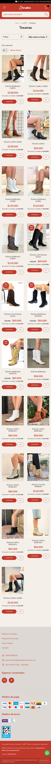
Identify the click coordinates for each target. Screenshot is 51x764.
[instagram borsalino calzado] (4, 680)
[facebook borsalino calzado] (11, 680)
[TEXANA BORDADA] (46, 385)
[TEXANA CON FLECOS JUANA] (46, 270)
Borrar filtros (15, 50)
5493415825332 (11, 655)
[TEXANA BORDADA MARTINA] (46, 330)
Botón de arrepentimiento (10, 750)
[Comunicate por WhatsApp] (47, 753)
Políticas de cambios (9, 634)
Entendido (44, 761)
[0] (46, 8)
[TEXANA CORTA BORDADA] (20, 444)
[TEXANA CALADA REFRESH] (46, 500)
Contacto (5, 648)
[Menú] (4, 7)
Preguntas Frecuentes (10, 638)
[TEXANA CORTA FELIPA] (20, 155)
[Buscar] (46, 14)
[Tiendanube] (9, 754)
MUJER (24, 23)
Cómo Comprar (7, 643)
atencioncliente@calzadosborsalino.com (20, 660)
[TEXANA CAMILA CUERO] (46, 100)
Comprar (9, 101)
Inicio (17, 23)
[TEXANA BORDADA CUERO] (20, 102)
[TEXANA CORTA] (46, 157)
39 (4, 50)
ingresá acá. (40, 748)
